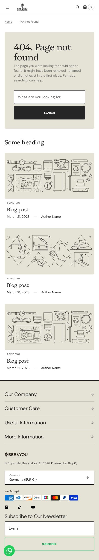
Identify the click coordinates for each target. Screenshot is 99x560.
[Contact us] (9, 550)
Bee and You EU (32, 463)
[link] (49, 176)
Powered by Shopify (64, 463)
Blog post (18, 209)
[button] (7, 7)
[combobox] (49, 97)
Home (8, 22)
